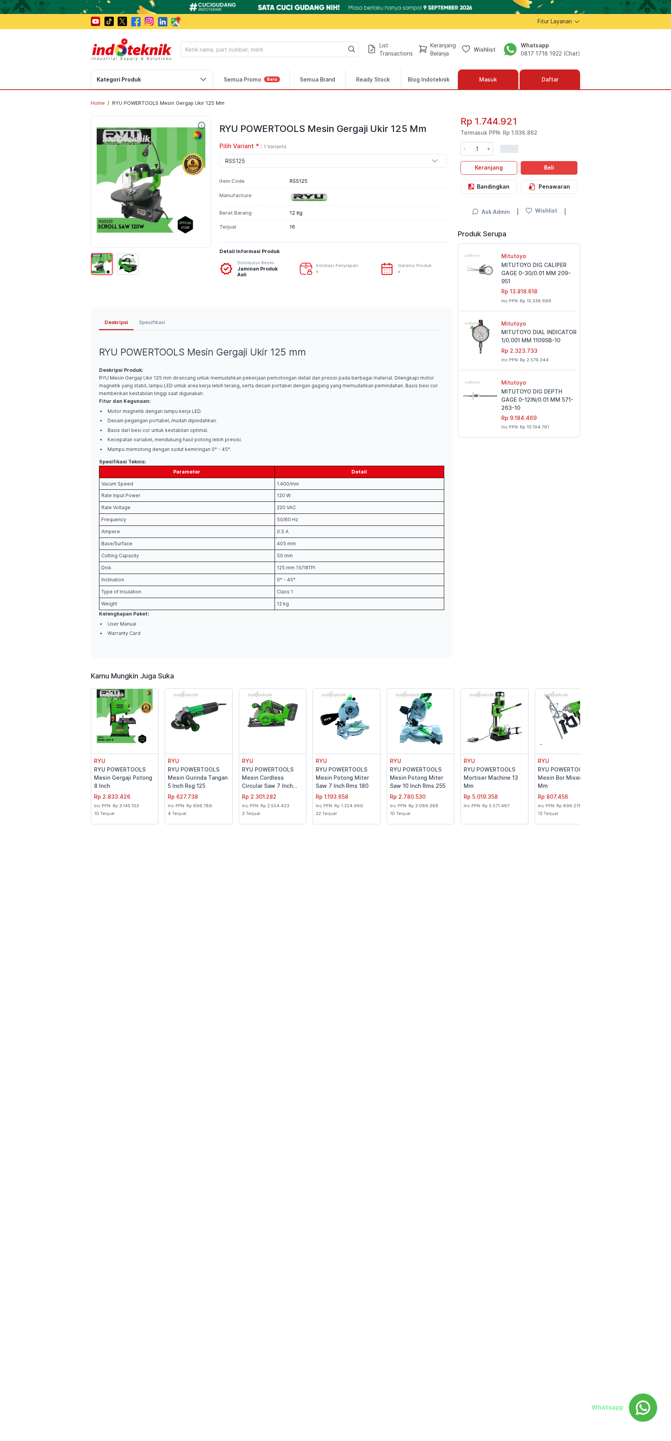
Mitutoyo (513, 256)
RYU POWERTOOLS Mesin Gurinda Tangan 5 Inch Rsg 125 (198, 777)
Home (98, 103)
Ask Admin (496, 211)
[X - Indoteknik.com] (122, 21)
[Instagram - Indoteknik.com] (149, 21)
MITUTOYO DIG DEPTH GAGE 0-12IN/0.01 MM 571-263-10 (537, 399)
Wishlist (484, 49)
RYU (99, 761)
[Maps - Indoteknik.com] (176, 21)
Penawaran (554, 186)
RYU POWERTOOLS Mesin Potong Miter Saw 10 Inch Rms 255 (417, 777)
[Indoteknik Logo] (131, 49)
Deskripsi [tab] (116, 322)
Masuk (488, 79)
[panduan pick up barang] (335, 7)
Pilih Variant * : (253, 146)
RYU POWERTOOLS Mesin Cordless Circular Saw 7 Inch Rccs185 (268, 778)
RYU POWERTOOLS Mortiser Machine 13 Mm (491, 777)
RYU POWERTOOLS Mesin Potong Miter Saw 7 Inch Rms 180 (342, 777)
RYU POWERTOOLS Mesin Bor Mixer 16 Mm (563, 777)
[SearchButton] (352, 49)
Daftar (550, 79)
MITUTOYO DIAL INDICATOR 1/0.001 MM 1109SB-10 (539, 336)
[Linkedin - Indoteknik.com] (162, 21)
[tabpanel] (271, 490)
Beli (549, 167)
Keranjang (489, 167)
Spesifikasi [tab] (152, 322)
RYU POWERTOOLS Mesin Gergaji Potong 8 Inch (123, 777)
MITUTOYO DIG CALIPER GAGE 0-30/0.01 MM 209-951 (536, 273)
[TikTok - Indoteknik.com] (109, 21)
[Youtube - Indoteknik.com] (95, 21)
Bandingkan (493, 186)
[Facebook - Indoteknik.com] (136, 21)
